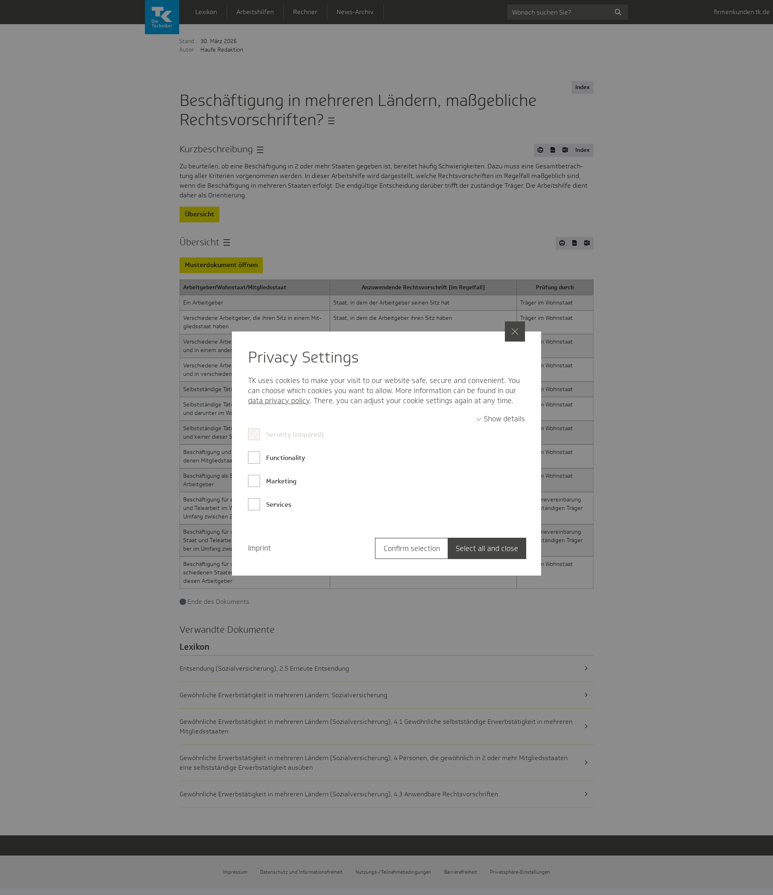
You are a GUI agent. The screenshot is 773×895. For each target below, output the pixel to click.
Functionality (285, 458)
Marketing (281, 481)
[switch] (500, 419)
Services (278, 504)
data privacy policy (279, 401)
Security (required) (295, 434)
